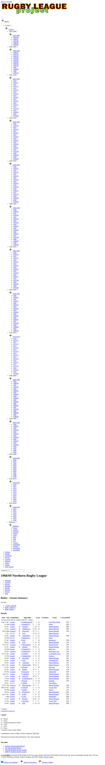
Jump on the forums (30, 762)
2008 (14, 475)
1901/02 (15, 54)
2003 (14, 465)
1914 (14, 95)
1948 (14, 239)
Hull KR (25, 676)
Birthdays (12, 522)
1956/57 (15, 277)
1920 (14, 124)
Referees (8, 561)
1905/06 (15, 62)
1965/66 (15, 316)
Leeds (24, 694)
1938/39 (15, 198)
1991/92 (15, 430)
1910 (14, 81)
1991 (14, 428)
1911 (14, 84)
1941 (14, 213)
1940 (14, 210)
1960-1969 (12, 290)
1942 (14, 217)
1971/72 (15, 344)
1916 (14, 103)
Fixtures (7, 552)
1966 (14, 318)
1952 (14, 260)
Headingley (52, 696)
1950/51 (15, 254)
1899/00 (15, 45)
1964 (14, 310)
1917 (14, 107)
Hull (23, 640)
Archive (7, 25)
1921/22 (15, 129)
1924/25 (15, 140)
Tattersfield (52, 672)
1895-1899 (12, 31)
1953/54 (15, 265)
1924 (14, 138)
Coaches (7, 559)
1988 (14, 411)
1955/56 (15, 273)
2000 (14, 460)
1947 (14, 235)
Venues (7, 565)
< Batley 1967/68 (10, 606)
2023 (14, 514)
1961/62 (15, 301)
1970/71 (15, 340)
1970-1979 (12, 333)
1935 (14, 185)
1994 (14, 439)
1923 (14, 135)
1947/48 (15, 237)
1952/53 (15, 262)
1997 (14, 448)
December (16, 550)
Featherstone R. (27, 622)
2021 (14, 511)
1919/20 (15, 116)
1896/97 (15, 39)
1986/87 (15, 405)
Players (7, 557)
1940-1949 (12, 204)
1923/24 (15, 137)
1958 (14, 282)
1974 (14, 353)
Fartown (51, 656)
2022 (14, 513)
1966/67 (15, 319)
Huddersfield (26, 656)
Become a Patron (47, 762)
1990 (14, 424)
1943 (14, 221)
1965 (14, 314)
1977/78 (15, 366)
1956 (14, 275)
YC (11, 633)
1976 (14, 361)
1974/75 (15, 355)
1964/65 (15, 312)
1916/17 (15, 105)
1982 (14, 389)
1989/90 (15, 416)
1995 (14, 443)
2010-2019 (12, 479)
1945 (14, 228)
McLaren (52, 667)
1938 (14, 196)
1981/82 (15, 387)
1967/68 (15, 323)
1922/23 (15, 133)
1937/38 (15, 194)
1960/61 (15, 297)
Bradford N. (26, 624)
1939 (14, 200)
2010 (14, 484)
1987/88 (15, 409)
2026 (14, 520)
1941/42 (15, 215)
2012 (14, 488)
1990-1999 (12, 419)
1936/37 (15, 191)
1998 (14, 450)
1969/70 (15, 331)
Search (3, 570)
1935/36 (15, 187)
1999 (14, 452)
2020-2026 (12, 503)
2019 (14, 501)
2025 (14, 518)
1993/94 (15, 437)
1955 (14, 271)
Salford (24, 683)
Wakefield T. (26, 636)
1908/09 (15, 69)
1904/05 (15, 60)
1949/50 (15, 245)
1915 (14, 99)
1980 (14, 381)
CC (11, 683)
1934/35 (15, 183)
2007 (14, 473)
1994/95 (15, 441)
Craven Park (53, 687)
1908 (14, 67)
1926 (14, 146)
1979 (14, 372)
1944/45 (15, 226)
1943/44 (15, 222)
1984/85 (15, 398)
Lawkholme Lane (54, 654)
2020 (14, 509)
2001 (14, 462)
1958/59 (15, 284)
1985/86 (15, 402)
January (15, 530)
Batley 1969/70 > (10, 607)
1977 (14, 364)
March (15, 533)
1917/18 (15, 108)
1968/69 (15, 327)
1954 (14, 267)
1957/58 (15, 280)
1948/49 (15, 241)
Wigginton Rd (53, 660)
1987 (14, 407)
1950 (14, 253)
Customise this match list (8, 711)
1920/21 (15, 126)
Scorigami (8, 556)
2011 (14, 486)
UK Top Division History (13, 748)
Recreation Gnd (54, 651)
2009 (14, 477)
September (16, 545)
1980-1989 (12, 376)
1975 (14, 357)
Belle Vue (52, 649)
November (16, 548)
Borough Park (53, 645)
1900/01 (15, 53)
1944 (14, 224)
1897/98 (15, 41)
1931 (14, 170)
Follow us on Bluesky (10, 762)
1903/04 (15, 58)
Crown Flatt (53, 701)
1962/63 (15, 305)
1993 (14, 435)
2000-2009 (12, 454)
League (12, 622)
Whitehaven (26, 629)
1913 (14, 92)
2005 (14, 469)
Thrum (51, 690)
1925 (14, 142)
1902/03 (15, 56)
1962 (14, 303)
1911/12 (15, 86)
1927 (14, 149)
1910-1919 (12, 75)
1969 (14, 329)
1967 (14, 321)
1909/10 (15, 73)
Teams (7, 563)
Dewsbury (25, 658)
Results (7, 554)
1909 (14, 71)
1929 (14, 157)
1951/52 (15, 258)
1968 (14, 325)
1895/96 (15, 37)
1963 (14, 307)
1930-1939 (12, 161)
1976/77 (15, 362)
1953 (14, 264)
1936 (14, 189)
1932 (14, 174)
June (14, 539)
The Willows (53, 683)
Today (15, 528)
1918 (14, 110)
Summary (8, 580)
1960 (14, 295)
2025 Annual (9, 567)
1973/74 (15, 351)
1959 (14, 286)
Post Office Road (54, 622)
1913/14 (15, 94)
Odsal (51, 624)
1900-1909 (12, 47)
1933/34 (15, 180)
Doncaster (25, 631)
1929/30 (15, 159)
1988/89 (15, 413)
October (15, 546)
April (15, 535)
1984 (14, 396)
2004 (14, 467)
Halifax (24, 669)
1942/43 (15, 219)
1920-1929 (12, 118)
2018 (14, 499)
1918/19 (15, 112)
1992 (14, 432)
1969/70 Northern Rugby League (16, 752)
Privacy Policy (49, 757)
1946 (14, 232)
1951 (14, 256)
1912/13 (15, 90)
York (23, 633)
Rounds (7, 590)
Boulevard (52, 640)
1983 (14, 392)
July (14, 541)
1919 (14, 114)
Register (9, 2)
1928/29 (15, 155)
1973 (14, 350)
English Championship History (15, 746)
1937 (14, 192)
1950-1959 (12, 247)
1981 (14, 385)
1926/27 (15, 148)
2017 (14, 497)
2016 (14, 496)
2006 (14, 471)
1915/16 (15, 101)
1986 (14, 404)
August (15, 543)
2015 (14, 494)
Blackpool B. (26, 645)
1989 (14, 415)
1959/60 (15, 288)
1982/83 (15, 391)
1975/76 (15, 359)
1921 (14, 127)
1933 (14, 178)
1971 (14, 342)
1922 (14, 131)
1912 (14, 88)
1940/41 (15, 211)
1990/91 (15, 426)
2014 (14, 492)
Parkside (51, 681)
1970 (14, 338)
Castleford (25, 663)
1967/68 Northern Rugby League (16, 750)
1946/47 (15, 234)
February (16, 532)
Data (6, 593)
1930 (14, 167)
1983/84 (15, 394)
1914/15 (15, 97)
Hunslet (24, 647)
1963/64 (15, 308)
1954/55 (15, 269)
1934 (14, 181)
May (14, 537)
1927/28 (15, 151)
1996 (14, 446)
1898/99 (15, 43)
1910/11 (15, 83)
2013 (14, 490)
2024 (14, 516)
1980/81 (15, 383)
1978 (14, 368)
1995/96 (15, 445)
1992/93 (15, 434)
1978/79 (15, 370)
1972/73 (15, 348)
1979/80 (15, 374)
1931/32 (15, 172)
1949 (14, 243)
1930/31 (15, 168)
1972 (14, 346)
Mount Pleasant (54, 627)
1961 (14, 299)
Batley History (9, 609)
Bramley (25, 667)
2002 (14, 464)
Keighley (25, 627)
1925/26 (15, 144)
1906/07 (15, 64)
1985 (14, 400)
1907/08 (15, 65)
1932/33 (15, 176)
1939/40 (15, 202)
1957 (14, 278)
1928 (14, 153)
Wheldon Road (54, 674)
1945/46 (15, 230)
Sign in (3, 2)
